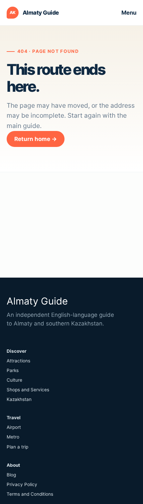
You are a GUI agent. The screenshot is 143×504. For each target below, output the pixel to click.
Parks (13, 370)
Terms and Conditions (30, 494)
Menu (128, 12)
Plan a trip (17, 446)
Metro (13, 437)
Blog (11, 474)
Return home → (35, 139)
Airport (14, 427)
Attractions (18, 360)
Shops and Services (28, 389)
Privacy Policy (22, 484)
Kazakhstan (19, 399)
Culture (14, 380)
